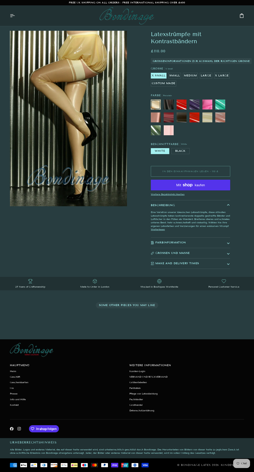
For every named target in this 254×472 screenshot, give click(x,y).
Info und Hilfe (18, 399)
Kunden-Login (137, 371)
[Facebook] (11, 429)
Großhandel (135, 404)
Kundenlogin (232, 465)
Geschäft (15, 376)
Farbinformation (170, 242)
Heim (13, 371)
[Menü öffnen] (16, 15)
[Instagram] (19, 429)
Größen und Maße (172, 253)
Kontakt (14, 404)
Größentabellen (138, 382)
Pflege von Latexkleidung (143, 393)
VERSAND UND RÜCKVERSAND (148, 376)
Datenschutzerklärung (141, 410)
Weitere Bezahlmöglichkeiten (168, 194)
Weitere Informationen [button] (150, 365)
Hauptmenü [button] (20, 365)
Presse (13, 393)
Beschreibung (163, 205)
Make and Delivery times (177, 263)
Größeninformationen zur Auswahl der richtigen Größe (201, 60)
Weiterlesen (158, 229)
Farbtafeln (135, 388)
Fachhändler (136, 399)
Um (12, 388)
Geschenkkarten (19, 382)
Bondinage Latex (196, 465)
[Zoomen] (17, 198)
